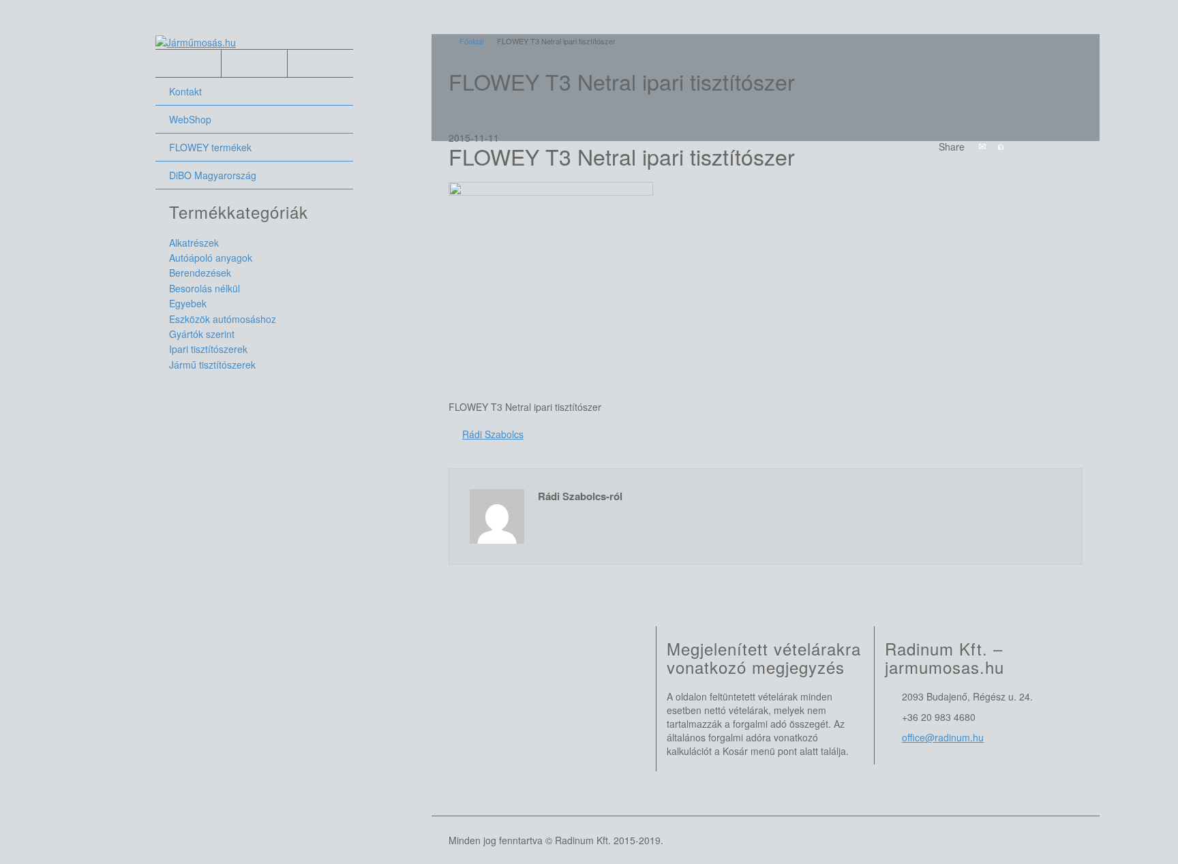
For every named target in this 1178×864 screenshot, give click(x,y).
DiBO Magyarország (212, 175)
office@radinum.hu (943, 737)
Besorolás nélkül (204, 288)
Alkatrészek (194, 242)
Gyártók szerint (202, 334)
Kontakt (185, 91)
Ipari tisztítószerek (208, 349)
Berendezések (200, 272)
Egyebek (188, 303)
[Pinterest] (1037, 146)
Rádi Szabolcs (493, 434)
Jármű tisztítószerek (212, 364)
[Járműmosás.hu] (195, 41)
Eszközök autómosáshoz (222, 319)
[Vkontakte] (1074, 146)
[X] (1001, 146)
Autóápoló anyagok (210, 257)
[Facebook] (1019, 146)
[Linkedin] (1056, 146)
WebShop (190, 119)
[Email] (982, 146)
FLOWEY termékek (210, 147)
